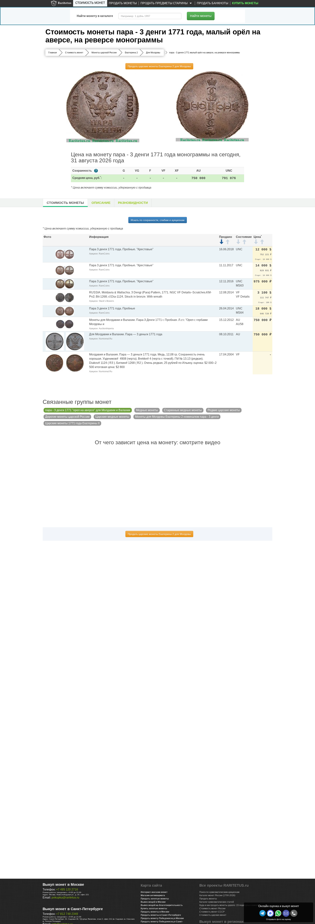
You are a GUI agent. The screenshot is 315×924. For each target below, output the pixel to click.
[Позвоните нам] (293, 913)
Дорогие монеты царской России (67, 416)
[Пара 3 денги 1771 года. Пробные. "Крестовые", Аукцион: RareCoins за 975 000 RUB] (65, 283)
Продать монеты (123, 3)
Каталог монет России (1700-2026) (217, 895)
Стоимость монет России (212, 908)
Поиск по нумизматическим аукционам (219, 892)
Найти (200, 16)
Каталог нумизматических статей (216, 902)
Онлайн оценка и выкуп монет (278, 906)
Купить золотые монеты (154, 908)
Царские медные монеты (112, 416)
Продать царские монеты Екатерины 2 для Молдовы (159, 66)
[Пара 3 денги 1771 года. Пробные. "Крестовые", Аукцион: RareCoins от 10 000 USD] (65, 254)
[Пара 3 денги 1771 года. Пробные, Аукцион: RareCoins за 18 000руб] (65, 310)
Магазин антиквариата (153, 895)
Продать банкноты (212, 3)
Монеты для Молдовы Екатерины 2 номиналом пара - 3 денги (177, 416)
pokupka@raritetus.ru (65, 897)
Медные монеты (147, 410)
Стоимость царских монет (212, 915)
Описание (101, 203)
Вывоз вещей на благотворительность (162, 905)
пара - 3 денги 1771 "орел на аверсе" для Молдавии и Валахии (87, 410)
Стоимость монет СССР (212, 912)
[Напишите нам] (270, 913)
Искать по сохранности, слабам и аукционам (157, 220)
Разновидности (133, 203)
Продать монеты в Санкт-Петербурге (161, 915)
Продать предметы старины (164, 3)
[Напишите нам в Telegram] (262, 913)
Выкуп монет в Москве (63, 885)
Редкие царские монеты (224, 410)
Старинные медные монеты (183, 410)
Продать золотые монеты (155, 898)
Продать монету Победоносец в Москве (162, 918)
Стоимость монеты (65, 203)
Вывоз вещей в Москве (153, 902)
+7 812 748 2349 (67, 913)
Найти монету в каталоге (95, 15)
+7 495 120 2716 (67, 889)
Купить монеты (245, 3)
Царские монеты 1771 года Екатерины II (72, 423)
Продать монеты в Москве (155, 912)
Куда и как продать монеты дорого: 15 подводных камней (229, 905)
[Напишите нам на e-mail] (286, 913)
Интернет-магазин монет (154, 892)
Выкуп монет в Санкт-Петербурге (73, 909)
